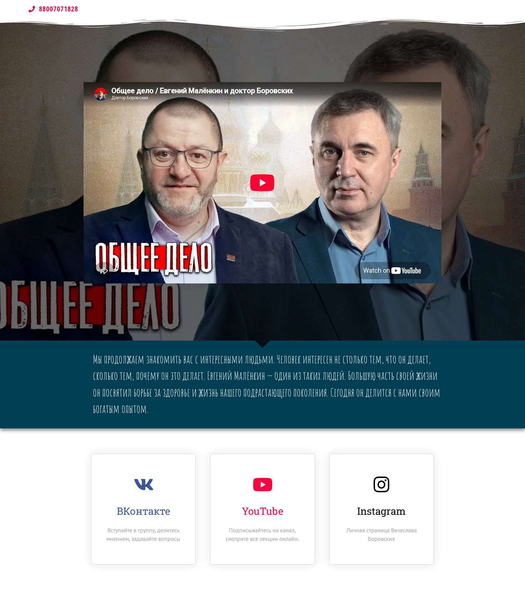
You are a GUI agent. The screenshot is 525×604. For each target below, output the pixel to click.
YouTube (262, 511)
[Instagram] (381, 484)
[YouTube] (262, 484)
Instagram (381, 511)
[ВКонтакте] (143, 484)
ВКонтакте (143, 511)
